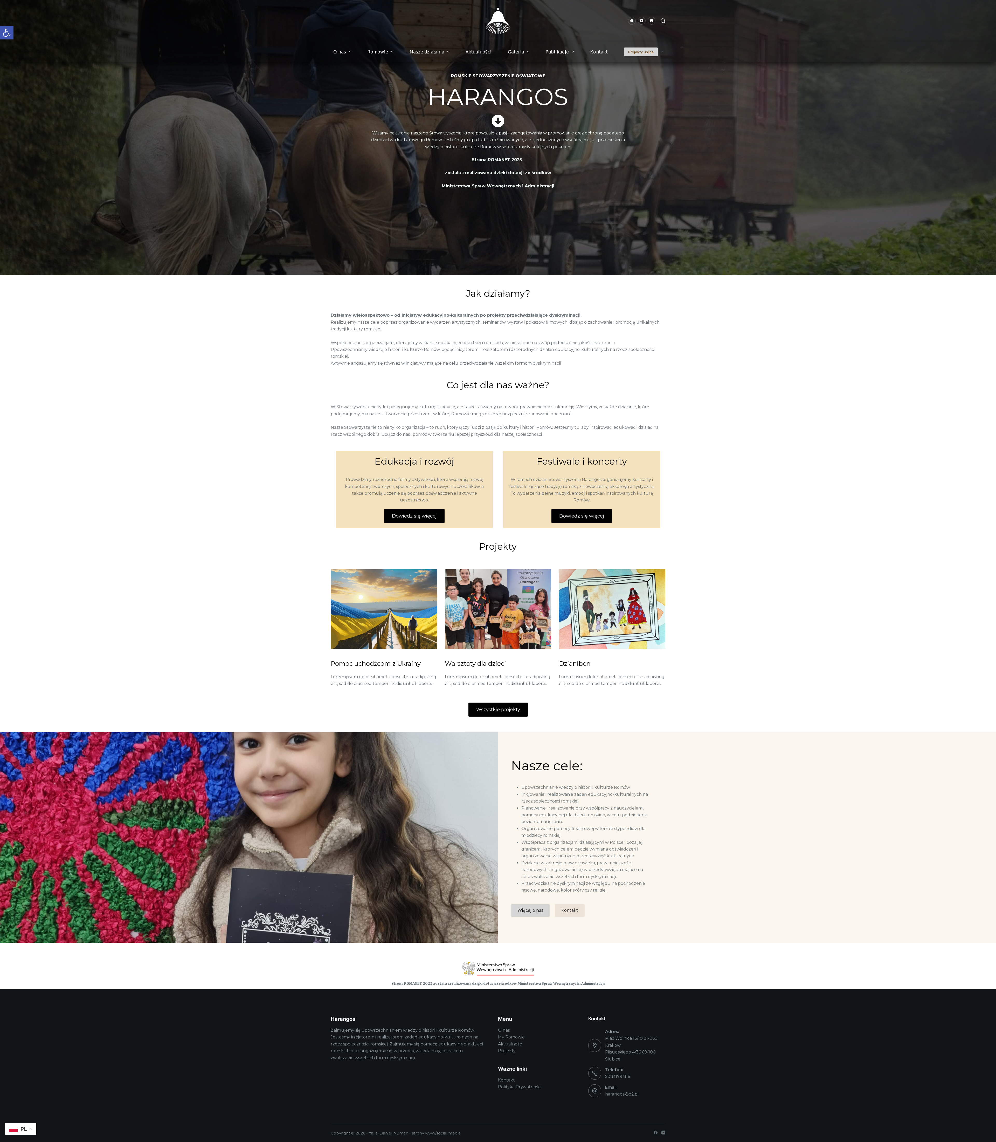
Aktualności (479, 52)
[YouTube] (642, 21)
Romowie (377, 52)
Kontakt (599, 52)
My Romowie (511, 1037)
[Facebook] (632, 21)
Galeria (516, 52)
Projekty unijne (641, 52)
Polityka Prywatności (519, 1086)
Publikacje (557, 52)
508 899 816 (617, 1076)
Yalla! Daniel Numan (388, 1133)
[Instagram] (651, 21)
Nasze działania (427, 52)
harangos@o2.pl (622, 1094)
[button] (6, 32)
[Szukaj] (663, 20)
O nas (339, 52)
